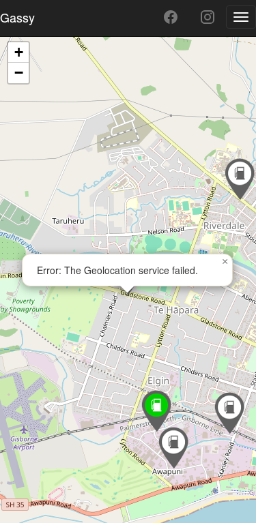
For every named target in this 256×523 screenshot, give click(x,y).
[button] (229, 413)
